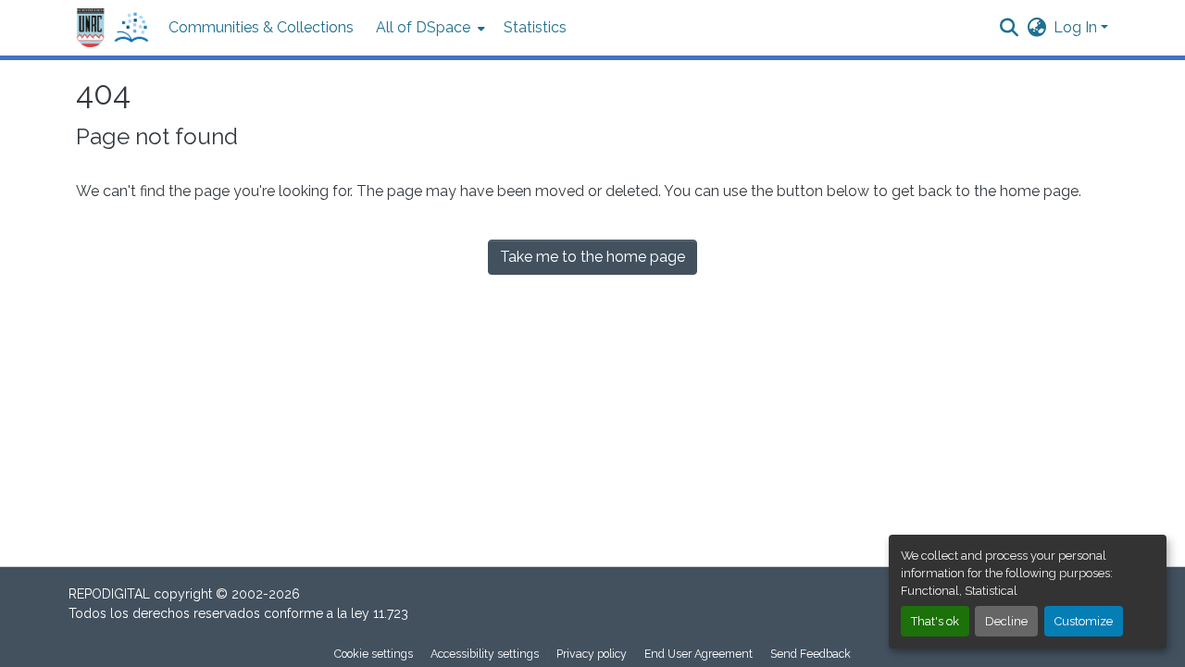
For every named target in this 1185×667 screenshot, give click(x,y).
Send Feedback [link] (810, 654)
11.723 (390, 613)
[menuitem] (428, 28)
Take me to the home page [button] (592, 257)
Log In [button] (1077, 27)
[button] (113, 28)
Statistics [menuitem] (535, 27)
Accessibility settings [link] (484, 654)
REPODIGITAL (111, 594)
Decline (1006, 621)
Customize (1083, 621)
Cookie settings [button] (373, 654)
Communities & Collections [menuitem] (261, 27)
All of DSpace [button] (423, 27)
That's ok (935, 621)
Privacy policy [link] (591, 654)
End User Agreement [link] (698, 654)
